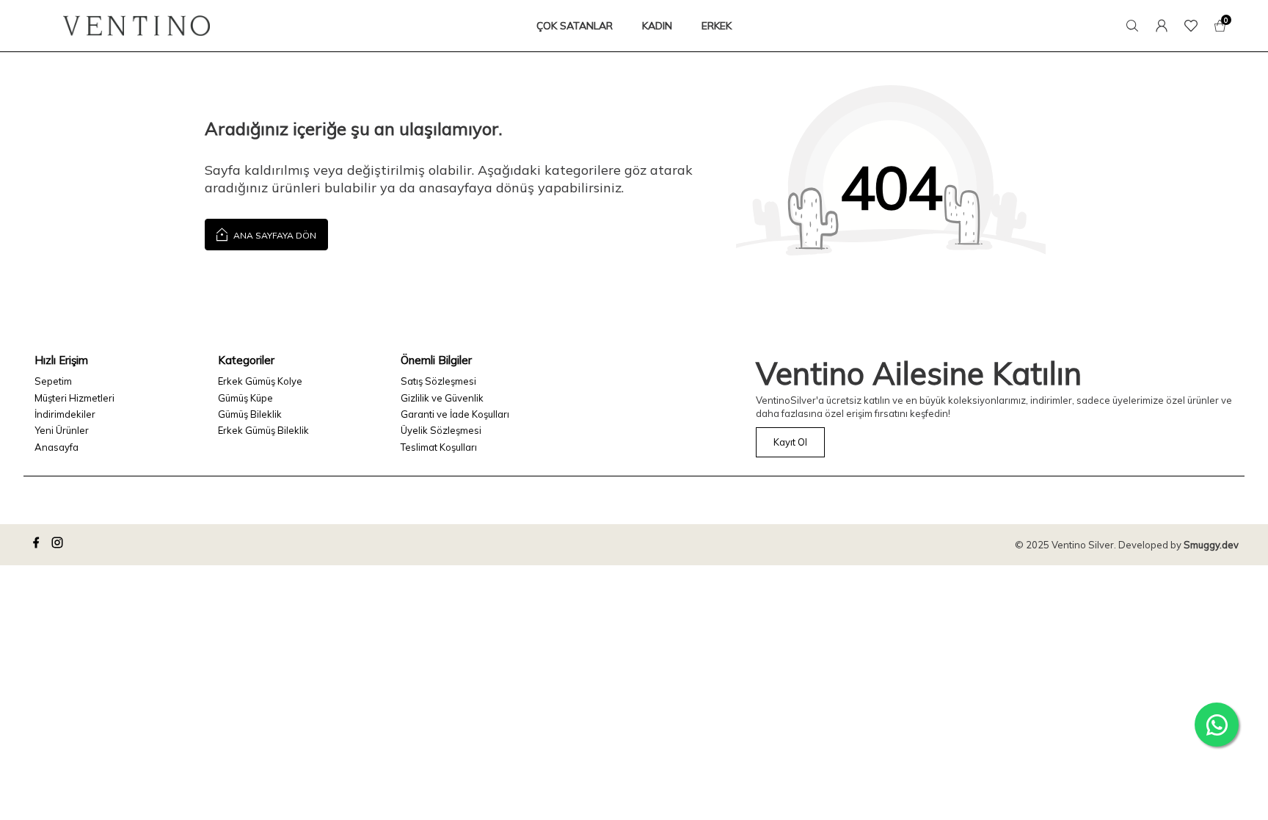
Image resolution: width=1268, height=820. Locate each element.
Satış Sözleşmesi (438, 381)
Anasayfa (56, 447)
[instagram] (59, 545)
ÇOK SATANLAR (574, 25)
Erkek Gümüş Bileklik (263, 430)
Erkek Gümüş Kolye (260, 381)
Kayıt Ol (790, 442)
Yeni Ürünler (61, 430)
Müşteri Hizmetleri (74, 398)
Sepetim (53, 381)
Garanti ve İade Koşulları (455, 414)
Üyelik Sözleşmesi (441, 430)
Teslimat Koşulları (439, 447)
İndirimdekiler (64, 414)
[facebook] (38, 545)
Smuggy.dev (1211, 545)
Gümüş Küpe (245, 398)
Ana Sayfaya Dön (273, 235)
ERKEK (717, 25)
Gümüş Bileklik (250, 414)
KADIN (657, 25)
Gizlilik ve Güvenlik (442, 398)
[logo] (136, 25)
